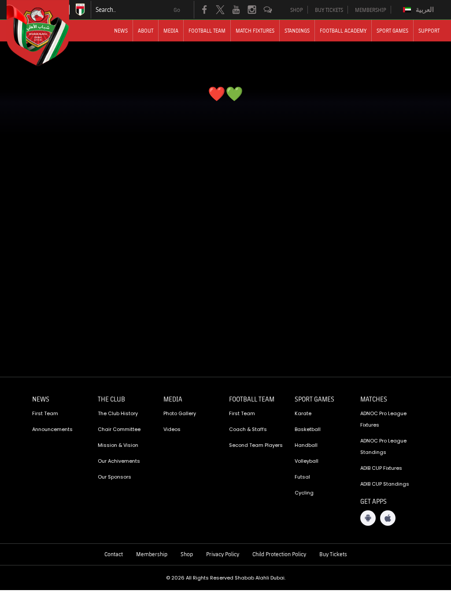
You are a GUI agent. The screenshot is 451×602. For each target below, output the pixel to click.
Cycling (304, 492)
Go (177, 9)
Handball (306, 445)
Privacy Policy (222, 553)
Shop (187, 553)
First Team (45, 413)
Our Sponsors (114, 476)
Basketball (308, 429)
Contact (113, 553)
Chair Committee (119, 429)
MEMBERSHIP (370, 10)
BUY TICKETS (329, 10)
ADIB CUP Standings (384, 483)
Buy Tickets (333, 553)
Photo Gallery (179, 413)
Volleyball (306, 461)
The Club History (118, 413)
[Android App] (368, 518)
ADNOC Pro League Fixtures (383, 419)
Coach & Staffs (248, 429)
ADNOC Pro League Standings (383, 446)
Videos (172, 429)
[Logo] (46, 33)
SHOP (296, 10)
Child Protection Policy (279, 553)
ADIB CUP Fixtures (381, 468)
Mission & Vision (118, 445)
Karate (303, 413)
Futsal (302, 476)
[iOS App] (388, 518)
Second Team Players (256, 445)
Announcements (52, 429)
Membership (151, 553)
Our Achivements (119, 461)
